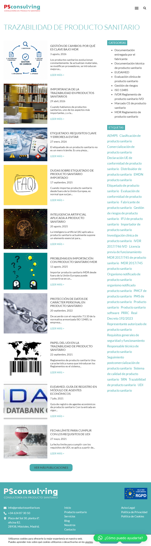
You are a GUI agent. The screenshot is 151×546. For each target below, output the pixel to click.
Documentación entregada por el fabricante (125, 54)
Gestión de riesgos (126, 85)
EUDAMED (122, 72)
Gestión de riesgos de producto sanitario (125, 213)
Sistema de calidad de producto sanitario (125, 373)
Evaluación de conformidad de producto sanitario (124, 196)
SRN (124, 379)
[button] (137, 8)
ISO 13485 (121, 90)
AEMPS (112, 136)
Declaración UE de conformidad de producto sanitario (124, 163)
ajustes (89, 541)
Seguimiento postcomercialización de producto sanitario (123, 362)
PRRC (125, 313)
